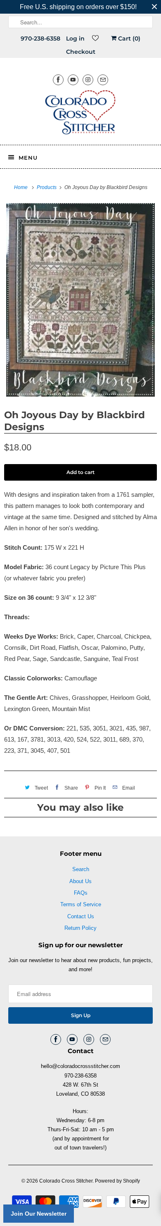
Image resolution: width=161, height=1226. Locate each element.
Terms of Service (80, 904)
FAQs (81, 893)
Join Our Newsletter (38, 1213)
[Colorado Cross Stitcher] (80, 114)
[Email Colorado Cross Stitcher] (102, 79)
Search (80, 869)
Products (47, 187)
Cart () (128, 38)
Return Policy (80, 928)
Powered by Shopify (117, 1181)
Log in (75, 38)
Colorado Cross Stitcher (65, 1181)
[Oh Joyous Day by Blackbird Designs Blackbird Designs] (80, 300)
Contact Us (80, 916)
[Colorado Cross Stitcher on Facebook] (58, 79)
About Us (80, 881)
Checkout (80, 51)
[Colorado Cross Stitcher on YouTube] (73, 79)
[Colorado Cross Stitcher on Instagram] (88, 79)
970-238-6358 (40, 38)
